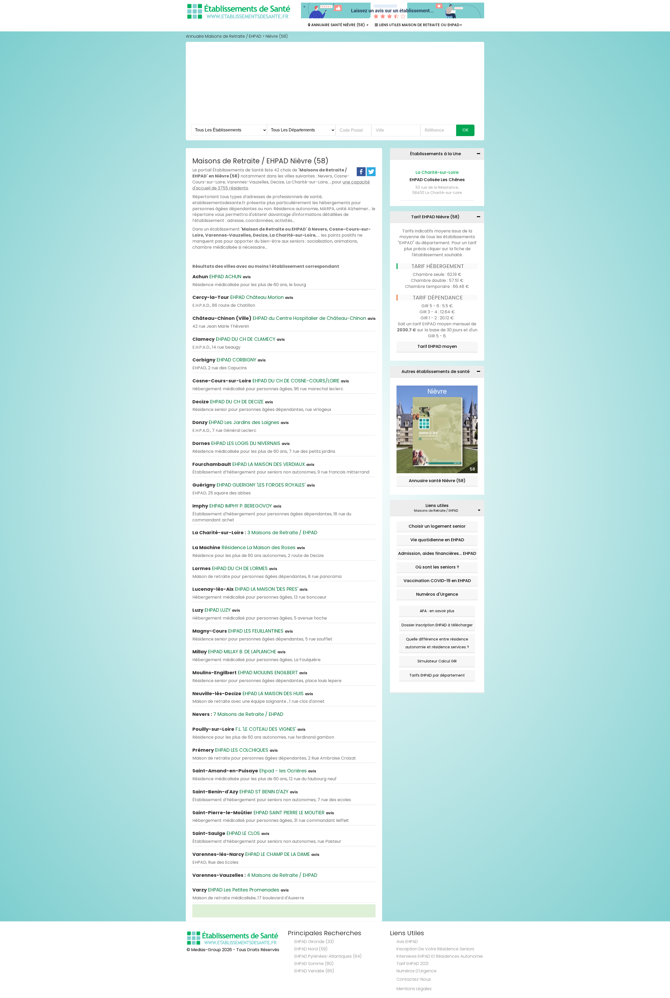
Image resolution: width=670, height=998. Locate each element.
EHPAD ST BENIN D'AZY (245, 791)
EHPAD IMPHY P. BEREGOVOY (236, 506)
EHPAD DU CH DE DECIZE (232, 401)
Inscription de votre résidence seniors (435, 949)
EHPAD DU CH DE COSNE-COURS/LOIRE (270, 380)
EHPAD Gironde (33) (314, 942)
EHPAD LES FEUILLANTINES (242, 631)
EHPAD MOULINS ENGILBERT (249, 672)
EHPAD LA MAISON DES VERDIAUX (253, 464)
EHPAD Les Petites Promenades (240, 890)
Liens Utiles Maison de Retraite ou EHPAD (418, 24)
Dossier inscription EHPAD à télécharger (437, 625)
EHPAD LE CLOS (230, 833)
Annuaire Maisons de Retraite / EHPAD (223, 36)
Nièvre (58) (277, 36)
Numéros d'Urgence (437, 594)
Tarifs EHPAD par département (437, 675)
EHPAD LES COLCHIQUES (235, 750)
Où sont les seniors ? (437, 567)
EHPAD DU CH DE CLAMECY (238, 339)
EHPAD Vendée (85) (314, 971)
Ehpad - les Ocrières (254, 770)
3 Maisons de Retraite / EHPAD (254, 532)
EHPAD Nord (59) (310, 949)
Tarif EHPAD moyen (437, 346)
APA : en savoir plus (437, 611)
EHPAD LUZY (216, 610)
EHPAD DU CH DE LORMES (234, 568)
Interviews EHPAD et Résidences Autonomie (440, 956)
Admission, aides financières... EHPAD (437, 553)
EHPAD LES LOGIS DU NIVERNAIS (241, 443)
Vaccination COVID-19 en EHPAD (437, 581)
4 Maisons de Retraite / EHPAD (254, 875)
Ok (465, 130)
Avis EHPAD (407, 942)
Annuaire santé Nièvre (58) (437, 481)
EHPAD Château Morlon (242, 297)
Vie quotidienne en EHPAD (437, 540)
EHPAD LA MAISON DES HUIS (252, 693)
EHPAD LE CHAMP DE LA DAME (255, 854)
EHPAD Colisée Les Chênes (437, 180)
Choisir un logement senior (437, 526)
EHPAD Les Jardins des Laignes (240, 422)
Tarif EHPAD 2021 (412, 964)
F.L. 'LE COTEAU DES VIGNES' (248, 729)
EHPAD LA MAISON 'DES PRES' (250, 589)
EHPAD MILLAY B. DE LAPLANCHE (239, 651)
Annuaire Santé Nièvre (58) (338, 24)
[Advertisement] (335, 85)
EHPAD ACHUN (221, 276)
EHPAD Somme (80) (313, 964)
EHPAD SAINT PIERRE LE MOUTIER (263, 812)
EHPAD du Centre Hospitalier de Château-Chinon (284, 318)
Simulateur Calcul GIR (437, 661)
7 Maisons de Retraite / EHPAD (237, 714)
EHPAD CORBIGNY (229, 359)
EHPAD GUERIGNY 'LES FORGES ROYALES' (253, 485)
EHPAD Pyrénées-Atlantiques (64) (327, 956)
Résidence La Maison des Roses (248, 547)
